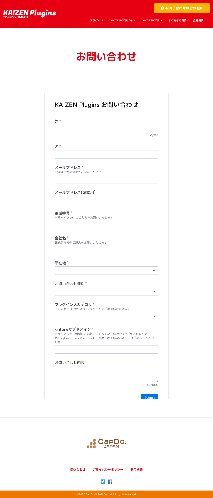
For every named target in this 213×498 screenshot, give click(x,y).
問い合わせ (78, 469)
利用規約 (137, 469)
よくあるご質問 (177, 20)
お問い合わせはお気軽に (183, 8)
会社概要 (198, 20)
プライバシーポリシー (108, 469)
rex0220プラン (151, 20)
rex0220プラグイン (122, 20)
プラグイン (96, 20)
